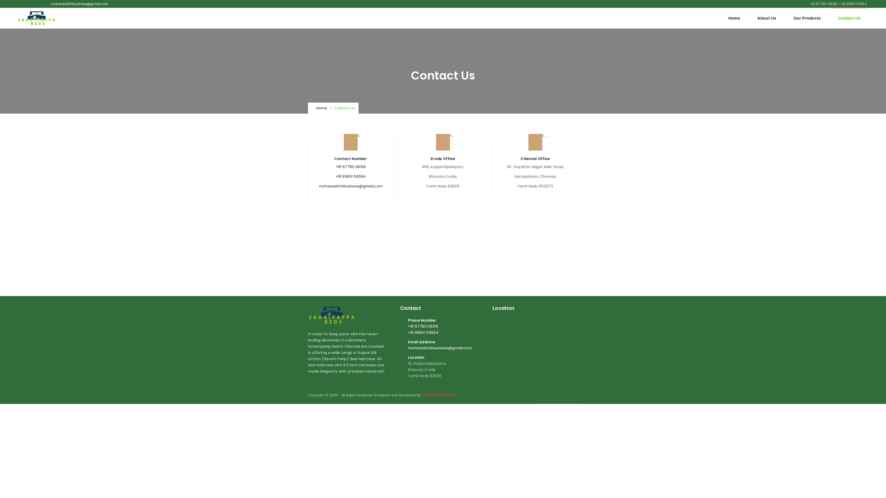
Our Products (807, 18)
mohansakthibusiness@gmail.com (351, 186)
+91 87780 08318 (823, 4)
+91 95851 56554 (853, 4)
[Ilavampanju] (36, 18)
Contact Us (849, 18)
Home (734, 18)
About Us (766, 18)
